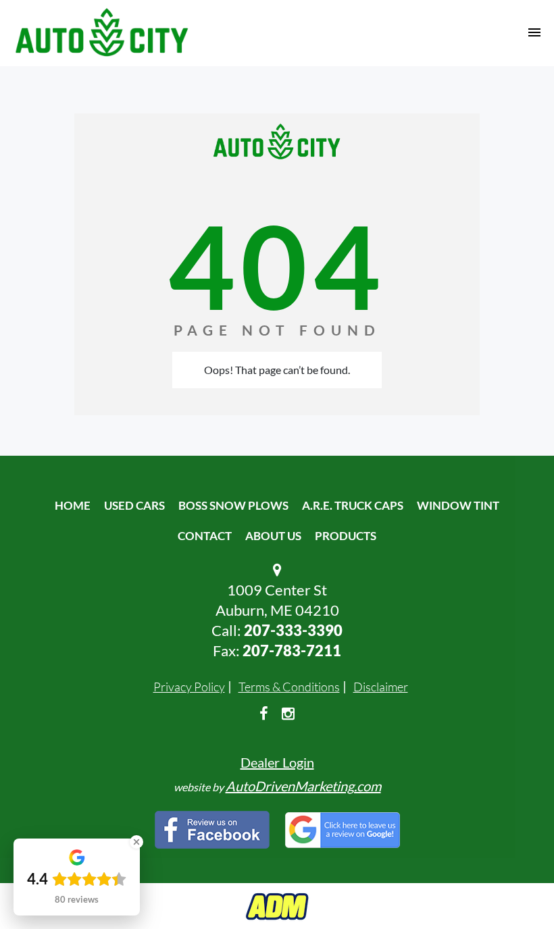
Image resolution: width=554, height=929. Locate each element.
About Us (273, 536)
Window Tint (458, 505)
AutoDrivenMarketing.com (303, 786)
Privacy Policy (189, 686)
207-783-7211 (292, 650)
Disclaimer (380, 686)
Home (73, 505)
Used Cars (134, 505)
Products (345, 536)
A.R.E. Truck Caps (352, 505)
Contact (205, 536)
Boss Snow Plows (233, 505)
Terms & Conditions (289, 686)
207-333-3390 (293, 630)
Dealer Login (277, 762)
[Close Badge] (136, 842)
